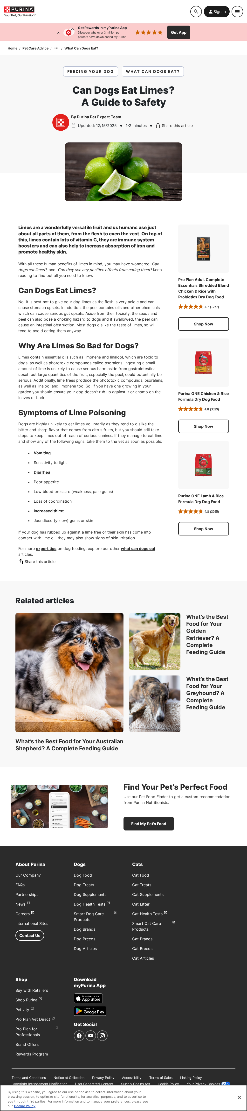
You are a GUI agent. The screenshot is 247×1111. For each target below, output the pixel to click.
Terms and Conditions (29, 1078)
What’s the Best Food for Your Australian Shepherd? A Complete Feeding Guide (69, 745)
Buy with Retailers (31, 990)
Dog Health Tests (89, 904)
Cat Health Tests (147, 913)
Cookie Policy (168, 1084)
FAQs (20, 884)
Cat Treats (141, 884)
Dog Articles (85, 948)
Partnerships (26, 894)
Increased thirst (49, 510)
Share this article (177, 125)
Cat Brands (142, 938)
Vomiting (42, 452)
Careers (22, 913)
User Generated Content (94, 1084)
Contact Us (29, 935)
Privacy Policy (103, 1078)
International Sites (31, 923)
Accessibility (132, 1078)
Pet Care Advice (35, 48)
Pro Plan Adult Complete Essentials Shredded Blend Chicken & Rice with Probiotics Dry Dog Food (203, 288)
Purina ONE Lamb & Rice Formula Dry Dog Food (201, 498)
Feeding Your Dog (90, 71)
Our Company (28, 875)
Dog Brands (84, 929)
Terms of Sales (160, 1078)
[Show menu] (237, 11)
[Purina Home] (20, 11)
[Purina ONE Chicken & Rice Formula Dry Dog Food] (203, 362)
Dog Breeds (84, 938)
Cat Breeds (142, 948)
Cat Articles (143, 958)
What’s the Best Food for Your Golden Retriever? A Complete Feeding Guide (207, 634)
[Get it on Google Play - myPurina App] (90, 1011)
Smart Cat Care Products (146, 926)
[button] (203, 324)
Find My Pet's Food (148, 823)
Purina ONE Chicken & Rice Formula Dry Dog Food (203, 396)
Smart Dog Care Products (89, 916)
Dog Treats (84, 884)
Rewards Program (31, 1054)
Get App (178, 32)
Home (12, 48)
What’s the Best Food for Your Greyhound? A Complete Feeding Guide (207, 693)
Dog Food (83, 875)
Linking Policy (191, 1078)
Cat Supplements (148, 894)
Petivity (22, 1009)
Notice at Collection (69, 1078)
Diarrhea (42, 472)
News (20, 904)
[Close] (58, 32)
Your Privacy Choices (203, 1084)
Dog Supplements (90, 894)
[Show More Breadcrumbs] (56, 48)
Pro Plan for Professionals (27, 1032)
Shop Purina (26, 1000)
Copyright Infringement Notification (39, 1084)
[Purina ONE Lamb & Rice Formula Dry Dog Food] (203, 465)
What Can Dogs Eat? (81, 48)
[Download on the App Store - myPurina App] (88, 998)
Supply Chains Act (135, 1084)
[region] (123, 1098)
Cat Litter (141, 904)
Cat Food (140, 875)
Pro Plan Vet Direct (32, 1019)
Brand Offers (27, 1044)
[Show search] (196, 11)
